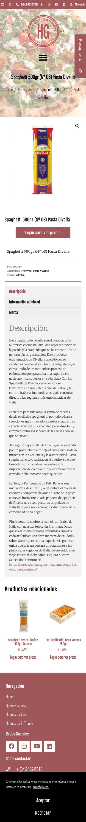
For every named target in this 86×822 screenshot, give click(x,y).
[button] (43, 57)
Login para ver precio (23, 657)
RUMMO (22, 649)
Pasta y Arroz (26, 89)
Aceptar (43, 800)
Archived (26, 270)
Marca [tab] (13, 312)
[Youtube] (36, 746)
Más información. (41, 787)
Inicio (9, 89)
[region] (43, 797)
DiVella (20, 274)
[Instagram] (24, 746)
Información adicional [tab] (24, 302)
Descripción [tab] (17, 291)
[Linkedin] (49, 746)
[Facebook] (11, 746)
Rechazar (43, 813)
